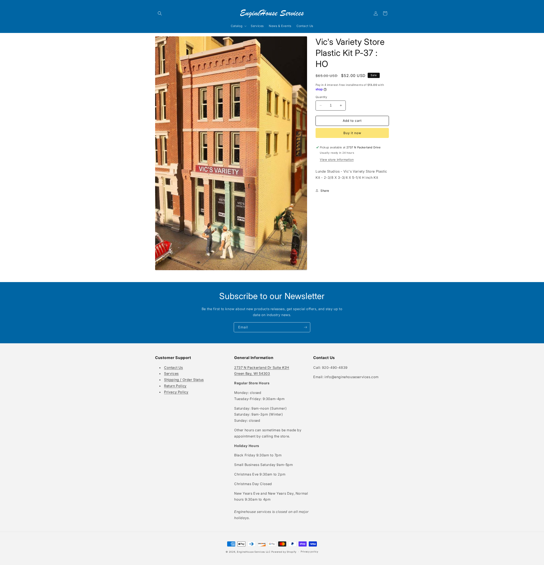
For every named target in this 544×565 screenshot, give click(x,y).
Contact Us (173, 367)
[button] (159, 13)
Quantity (321, 97)
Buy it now (352, 133)
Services (171, 373)
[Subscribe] (305, 327)
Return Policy (175, 386)
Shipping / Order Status (184, 380)
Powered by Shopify (284, 551)
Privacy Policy (176, 392)
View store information (337, 159)
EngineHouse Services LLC (254, 551)
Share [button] (324, 190)
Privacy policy (309, 551)
